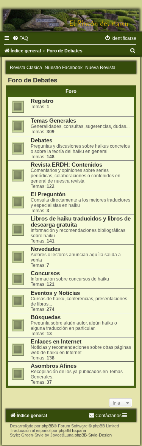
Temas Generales (53, 121)
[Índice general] (71, 20)
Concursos (45, 273)
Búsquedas (46, 317)
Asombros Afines (53, 366)
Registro (42, 101)
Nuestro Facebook (64, 67)
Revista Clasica (26, 67)
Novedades (45, 249)
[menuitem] (20, 38)
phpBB (48, 426)
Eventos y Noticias (55, 293)
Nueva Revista (100, 67)
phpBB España (72, 430)
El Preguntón (48, 194)
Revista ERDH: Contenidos (66, 165)
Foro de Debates (32, 80)
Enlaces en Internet (56, 342)
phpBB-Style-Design (93, 435)
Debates (41, 140)
